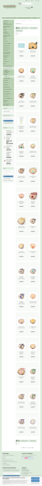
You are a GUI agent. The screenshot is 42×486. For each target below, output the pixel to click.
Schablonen (5, 84)
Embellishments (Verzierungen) (6, 53)
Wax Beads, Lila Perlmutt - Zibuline (21, 327)
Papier (4, 63)
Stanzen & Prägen (7, 43)
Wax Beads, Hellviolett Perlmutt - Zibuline (21, 277)
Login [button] (33, 0)
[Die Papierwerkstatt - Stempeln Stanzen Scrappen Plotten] (10, 7)
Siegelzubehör (7, 78)
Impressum (5, 463)
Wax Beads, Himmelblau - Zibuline (32, 277)
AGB (4, 458)
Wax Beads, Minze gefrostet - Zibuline (32, 152)
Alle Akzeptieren (35, 478)
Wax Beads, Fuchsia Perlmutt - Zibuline (21, 202)
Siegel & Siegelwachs (7, 68)
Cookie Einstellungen (6, 464)
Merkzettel (37, 0)
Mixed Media (6, 61)
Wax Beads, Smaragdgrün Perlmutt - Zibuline (33, 403)
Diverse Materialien (7, 65)
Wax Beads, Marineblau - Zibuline (21, 352)
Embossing (5, 80)
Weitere (35, 18)
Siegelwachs (7, 76)
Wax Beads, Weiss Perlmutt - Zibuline (33, 428)
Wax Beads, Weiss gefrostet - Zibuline (21, 77)
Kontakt (4, 456)
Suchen (8, 120)
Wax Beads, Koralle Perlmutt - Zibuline (33, 302)
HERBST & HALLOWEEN (6, 33)
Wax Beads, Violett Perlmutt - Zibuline (21, 428)
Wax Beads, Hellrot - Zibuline (33, 252)
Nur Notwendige (35, 480)
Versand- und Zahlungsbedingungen (29, 455)
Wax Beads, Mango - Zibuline (33, 327)
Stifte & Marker (6, 91)
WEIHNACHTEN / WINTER (6, 36)
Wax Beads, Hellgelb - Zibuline (21, 252)
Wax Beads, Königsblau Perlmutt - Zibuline (21, 302)
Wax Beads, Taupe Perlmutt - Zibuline (21, 177)
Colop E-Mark (6, 96)
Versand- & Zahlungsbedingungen (8, 455)
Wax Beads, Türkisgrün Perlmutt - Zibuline (33, 77)
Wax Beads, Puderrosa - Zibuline (33, 352)
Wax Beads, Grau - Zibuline (33, 227)
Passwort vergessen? (8, 180)
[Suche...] (32, 4)
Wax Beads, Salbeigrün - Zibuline (33, 378)
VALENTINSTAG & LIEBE (6, 27)
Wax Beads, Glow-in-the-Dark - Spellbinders (21, 127)
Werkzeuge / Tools (7, 93)
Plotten (4, 38)
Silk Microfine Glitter (7, 89)
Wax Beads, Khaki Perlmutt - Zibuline (33, 102)
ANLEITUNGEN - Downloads (6, 105)
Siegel (5, 74)
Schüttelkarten (6, 87)
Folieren (5, 59)
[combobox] (24, 28)
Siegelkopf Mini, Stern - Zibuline (33, 52)
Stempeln (5, 41)
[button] (27, 1)
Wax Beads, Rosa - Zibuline (21, 377)
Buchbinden (6, 50)
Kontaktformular (25, 475)
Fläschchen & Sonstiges (6, 56)
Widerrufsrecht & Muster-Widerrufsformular (10, 461)
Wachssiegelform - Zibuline (21, 52)
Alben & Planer (6, 45)
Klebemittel (5, 82)
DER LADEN (13, 18)
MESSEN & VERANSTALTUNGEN (24, 18)
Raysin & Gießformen (7, 98)
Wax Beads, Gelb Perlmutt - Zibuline (21, 227)
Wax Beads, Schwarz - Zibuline (21, 102)
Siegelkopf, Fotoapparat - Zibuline (21, 152)
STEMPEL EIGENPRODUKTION (7, 24)
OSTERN (5, 29)
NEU (4, 18)
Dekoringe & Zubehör (6, 101)
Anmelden (8, 176)
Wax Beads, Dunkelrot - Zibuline (33, 202)
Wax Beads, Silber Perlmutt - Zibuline (21, 403)
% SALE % (8, 18)
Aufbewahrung (6, 47)
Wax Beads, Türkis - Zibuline (33, 177)
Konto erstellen (6, 178)
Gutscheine (5, 20)
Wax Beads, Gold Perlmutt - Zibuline (33, 127)
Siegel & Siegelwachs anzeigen (7, 71)
